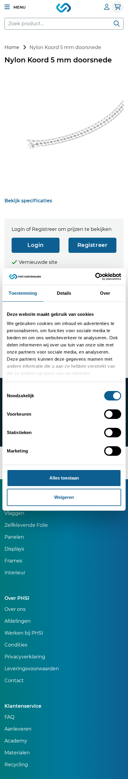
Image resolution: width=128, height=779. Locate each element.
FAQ (9, 717)
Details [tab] (64, 293)
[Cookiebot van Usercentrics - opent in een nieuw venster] (95, 276)
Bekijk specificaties (28, 201)
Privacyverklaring (24, 657)
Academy (15, 741)
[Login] (107, 7)
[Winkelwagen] (118, 7)
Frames (13, 561)
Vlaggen (14, 513)
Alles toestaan (64, 477)
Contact (14, 680)
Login (35, 245)
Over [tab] (105, 293)
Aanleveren (18, 729)
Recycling (16, 764)
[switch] (112, 414)
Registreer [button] (92, 245)
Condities (15, 645)
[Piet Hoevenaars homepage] (64, 8)
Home (11, 47)
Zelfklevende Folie (26, 525)
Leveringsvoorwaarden (31, 668)
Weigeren (64, 497)
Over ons (15, 609)
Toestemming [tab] (23, 293)
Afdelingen (17, 621)
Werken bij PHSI (23, 633)
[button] (15, 7)
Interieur (14, 572)
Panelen (14, 537)
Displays (14, 549)
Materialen (17, 753)
